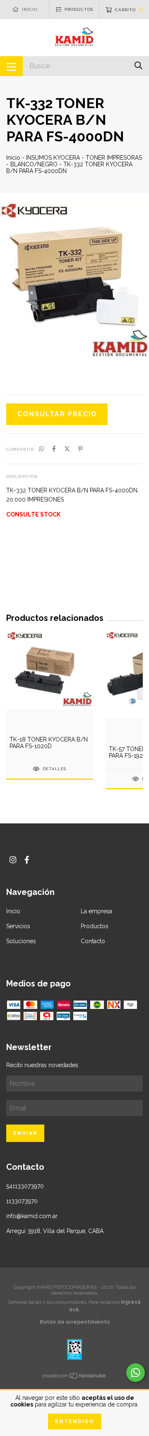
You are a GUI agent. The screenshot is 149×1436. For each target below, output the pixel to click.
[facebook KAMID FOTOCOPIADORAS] (27, 860)
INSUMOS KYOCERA (53, 157)
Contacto (93, 941)
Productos (94, 926)
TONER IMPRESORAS (114, 157)
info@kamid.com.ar (32, 1216)
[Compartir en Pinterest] (80, 448)
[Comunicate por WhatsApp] (135, 1372)
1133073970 (22, 1201)
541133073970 (25, 1186)
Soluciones (21, 941)
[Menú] (11, 66)
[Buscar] (138, 65)
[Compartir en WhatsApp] (41, 448)
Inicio (13, 157)
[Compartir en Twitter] (67, 448)
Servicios (18, 926)
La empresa (96, 911)
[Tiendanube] (74, 1377)
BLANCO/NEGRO (34, 164)
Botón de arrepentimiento (75, 1322)
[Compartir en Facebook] (54, 448)
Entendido (74, 1421)
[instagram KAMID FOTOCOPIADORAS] (12, 860)
